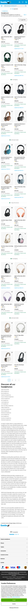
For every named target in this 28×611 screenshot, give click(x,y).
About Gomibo (5, 577)
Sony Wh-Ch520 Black (19, 364)
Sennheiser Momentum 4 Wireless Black (19, 37)
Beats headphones (5, 391)
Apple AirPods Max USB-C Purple (6, 305)
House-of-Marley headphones (7, 396)
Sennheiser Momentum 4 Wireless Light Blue (6, 158)
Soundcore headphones (6, 418)
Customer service (4, 554)
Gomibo (2, 562)
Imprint (14, 577)
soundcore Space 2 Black (6, 220)
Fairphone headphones (6, 395)
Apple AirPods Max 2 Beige (20, 64)
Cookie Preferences (10, 578)
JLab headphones (5, 402)
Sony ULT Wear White (19, 335)
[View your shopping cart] (26, 2)
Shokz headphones (5, 411)
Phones (2, 543)
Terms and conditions (20, 577)
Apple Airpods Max (5, 389)
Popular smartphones (5, 539)
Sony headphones (5, 416)
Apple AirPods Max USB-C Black (6, 37)
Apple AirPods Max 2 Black (20, 97)
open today (12, 523)
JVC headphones (4, 403)
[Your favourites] (22, 2)
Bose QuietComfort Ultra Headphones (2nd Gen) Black (19, 159)
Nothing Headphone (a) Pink (20, 246)
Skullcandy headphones (6, 412)
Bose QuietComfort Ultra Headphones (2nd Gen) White (6, 337)
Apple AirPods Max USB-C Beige (19, 276)
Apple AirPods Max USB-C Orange (19, 221)
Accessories (3, 550)
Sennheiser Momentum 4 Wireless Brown (6, 124)
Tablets (2, 547)
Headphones (5, 11)
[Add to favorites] (12, 24)
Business (3, 558)
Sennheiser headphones (6, 409)
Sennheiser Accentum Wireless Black (19, 305)
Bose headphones (5, 393)
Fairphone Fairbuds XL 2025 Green (7, 65)
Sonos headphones (5, 414)
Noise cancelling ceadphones (7, 405)
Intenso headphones (5, 398)
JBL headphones (4, 400)
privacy (8, 596)
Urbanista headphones (6, 419)
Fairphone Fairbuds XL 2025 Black (7, 97)
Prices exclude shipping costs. (13, 573)
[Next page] (19, 380)
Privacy (10, 577)
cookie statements (16, 596)
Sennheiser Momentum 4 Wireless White (6, 365)
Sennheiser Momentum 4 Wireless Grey (19, 124)
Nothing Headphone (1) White (6, 276)
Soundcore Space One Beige (7, 246)
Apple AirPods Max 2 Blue (19, 186)
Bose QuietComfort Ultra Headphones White (6, 187)
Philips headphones (5, 407)
